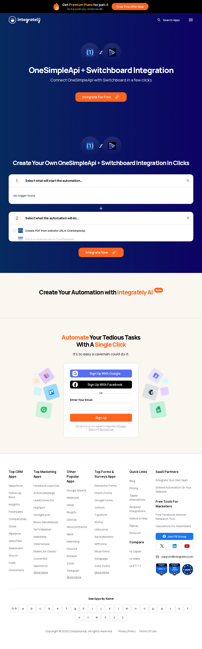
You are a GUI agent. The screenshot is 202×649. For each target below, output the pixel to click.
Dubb (12, 563)
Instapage (101, 558)
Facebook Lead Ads (46, 485)
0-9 (14, 608)
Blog (132, 481)
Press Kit (135, 533)
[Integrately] (24, 19)
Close (12, 526)
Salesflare (15, 541)
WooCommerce (77, 527)
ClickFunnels (42, 544)
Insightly (14, 504)
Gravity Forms (103, 493)
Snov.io (13, 555)
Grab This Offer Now (130, 6)
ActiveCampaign (44, 493)
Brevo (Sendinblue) (46, 522)
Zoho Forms (102, 566)
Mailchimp (40, 537)
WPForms (100, 544)
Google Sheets (76, 490)
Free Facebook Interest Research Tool (171, 517)
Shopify (71, 512)
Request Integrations (137, 509)
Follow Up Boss (15, 495)
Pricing (133, 488)
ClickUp (72, 519)
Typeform (100, 515)
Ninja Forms (102, 551)
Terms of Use (106, 429)
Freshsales (16, 512)
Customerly (16, 570)
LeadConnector (44, 500)
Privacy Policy (127, 631)
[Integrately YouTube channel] (187, 546)
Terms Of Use (148, 631)
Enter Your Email (81, 400)
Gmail (70, 505)
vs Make (134, 558)
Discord (72, 549)
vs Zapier (135, 551)
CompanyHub (17, 519)
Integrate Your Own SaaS (172, 480)
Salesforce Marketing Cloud (44, 568)
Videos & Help (138, 518)
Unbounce (101, 529)
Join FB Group (176, 536)
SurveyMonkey (103, 537)
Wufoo (98, 522)
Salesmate (16, 548)
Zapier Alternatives (137, 497)
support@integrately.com (177, 556)
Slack (70, 534)
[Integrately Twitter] (162, 546)
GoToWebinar (42, 529)
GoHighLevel (42, 515)
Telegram (73, 570)
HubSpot (39, 507)
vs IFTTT (135, 566)
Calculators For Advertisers (173, 526)
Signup (133, 526)
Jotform (99, 507)
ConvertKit (41, 558)
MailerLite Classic (45, 551)
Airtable (72, 556)
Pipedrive (15, 533)
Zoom (70, 563)
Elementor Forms (105, 485)
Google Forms (103, 500)
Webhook (73, 498)
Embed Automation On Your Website (173, 489)
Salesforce (16, 485)
